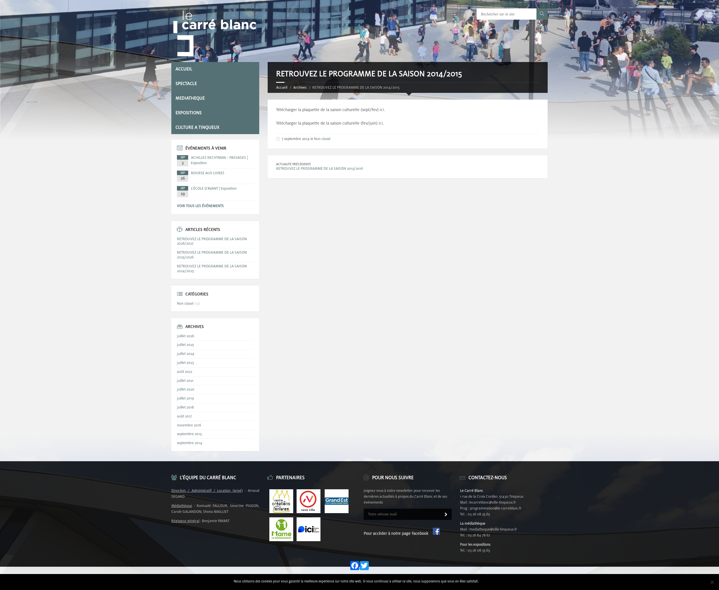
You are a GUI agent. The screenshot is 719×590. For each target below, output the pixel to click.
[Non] (712, 582)
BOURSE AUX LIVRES (207, 173)
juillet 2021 (185, 380)
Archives (299, 87)
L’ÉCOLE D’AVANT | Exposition (213, 188)
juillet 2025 (185, 344)
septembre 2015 (189, 433)
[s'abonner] (446, 515)
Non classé (322, 138)
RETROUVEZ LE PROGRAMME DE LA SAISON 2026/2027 (212, 241)
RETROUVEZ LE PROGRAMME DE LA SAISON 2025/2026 (212, 255)
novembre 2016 (189, 425)
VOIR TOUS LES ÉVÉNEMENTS (200, 205)
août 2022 (184, 371)
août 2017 (184, 416)
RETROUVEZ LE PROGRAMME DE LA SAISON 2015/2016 (319, 168)
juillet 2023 (185, 362)
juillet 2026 (185, 336)
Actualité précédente (293, 164)
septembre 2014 (189, 442)
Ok (483, 581)
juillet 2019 (185, 398)
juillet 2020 (185, 389)
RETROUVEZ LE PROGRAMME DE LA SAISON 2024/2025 (212, 268)
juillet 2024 (185, 353)
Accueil (281, 87)
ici (382, 109)
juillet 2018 (185, 407)
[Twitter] (364, 566)
